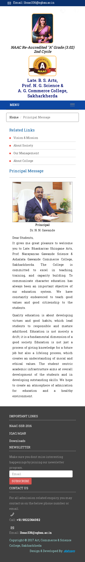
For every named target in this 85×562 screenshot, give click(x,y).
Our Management (26, 153)
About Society (23, 145)
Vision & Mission (25, 138)
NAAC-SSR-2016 (20, 426)
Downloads (17, 441)
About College (23, 161)
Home (14, 117)
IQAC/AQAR (17, 433)
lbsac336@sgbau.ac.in (36, 533)
